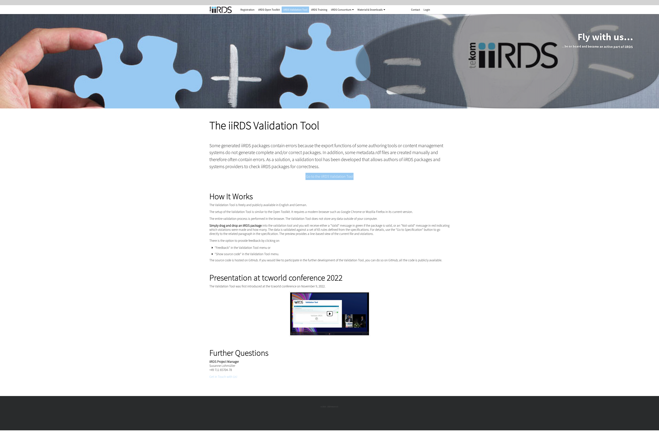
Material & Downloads (370, 9)
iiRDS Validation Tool (295, 9)
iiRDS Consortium (341, 9)
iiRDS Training (319, 9)
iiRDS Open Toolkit (269, 9)
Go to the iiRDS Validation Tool (329, 176)
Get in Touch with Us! (223, 377)
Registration (247, 9)
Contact (415, 9)
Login (427, 9)
